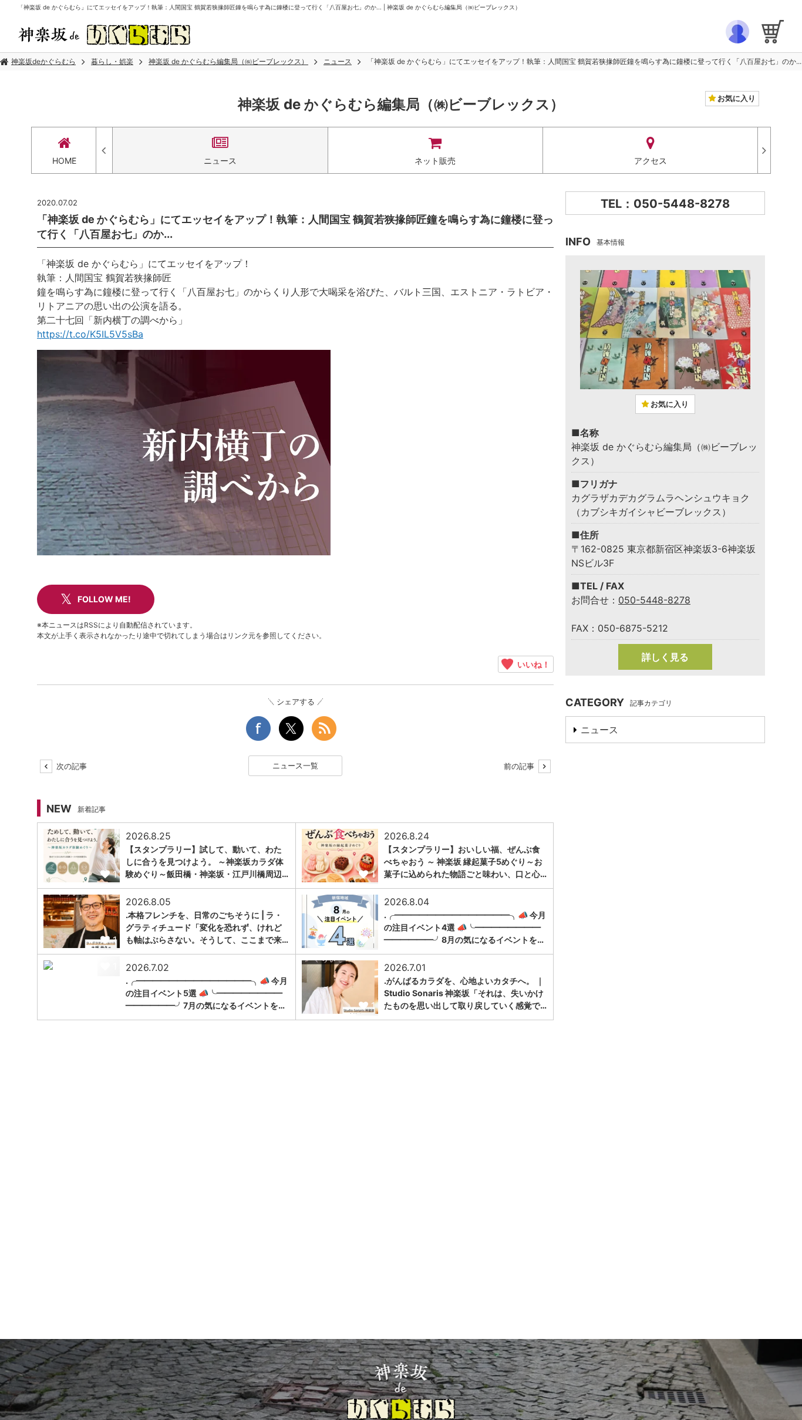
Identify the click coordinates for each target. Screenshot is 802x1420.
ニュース (338, 61)
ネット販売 (435, 161)
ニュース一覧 (295, 765)
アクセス (650, 161)
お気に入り (736, 98)
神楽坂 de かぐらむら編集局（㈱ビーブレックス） (228, 61)
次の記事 (70, 766)
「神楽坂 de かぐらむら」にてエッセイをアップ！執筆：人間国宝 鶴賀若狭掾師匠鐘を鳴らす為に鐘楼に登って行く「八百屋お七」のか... (584, 61)
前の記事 (520, 766)
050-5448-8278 (654, 600)
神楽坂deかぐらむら (43, 61)
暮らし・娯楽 (112, 61)
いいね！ (531, 664)
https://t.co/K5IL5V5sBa (90, 334)
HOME (64, 161)
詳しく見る (665, 657)
